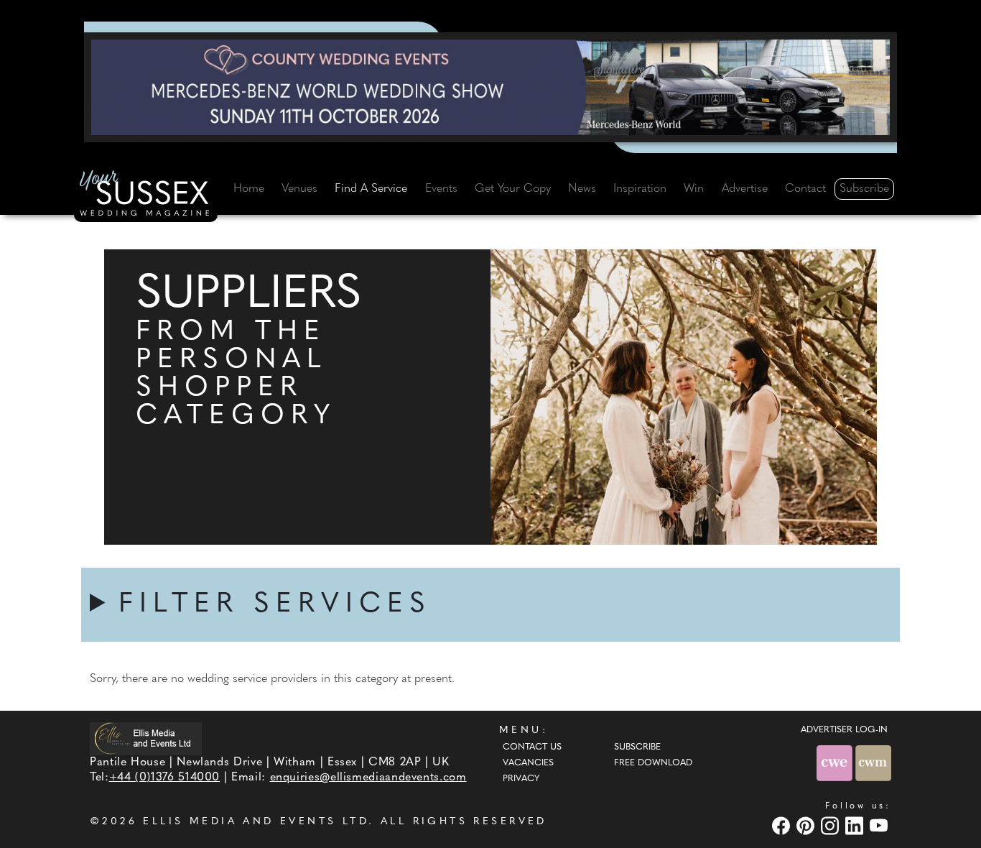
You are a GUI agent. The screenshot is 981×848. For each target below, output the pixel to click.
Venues (299, 189)
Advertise (745, 189)
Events (441, 189)
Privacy (521, 779)
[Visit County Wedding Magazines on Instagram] (831, 825)
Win (694, 189)
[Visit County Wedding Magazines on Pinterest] (807, 825)
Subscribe (864, 189)
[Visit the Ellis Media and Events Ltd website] (146, 738)
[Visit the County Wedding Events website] (836, 762)
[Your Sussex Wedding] (146, 195)
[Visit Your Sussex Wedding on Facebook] (783, 825)
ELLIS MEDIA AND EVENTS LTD (255, 821)
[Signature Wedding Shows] (490, 87)
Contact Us (532, 747)
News (582, 189)
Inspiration (639, 189)
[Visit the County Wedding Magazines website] (873, 762)
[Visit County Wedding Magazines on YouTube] (880, 825)
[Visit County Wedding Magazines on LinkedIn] (856, 825)
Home (248, 189)
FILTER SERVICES (275, 605)
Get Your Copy (513, 189)
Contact (805, 189)
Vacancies (528, 763)
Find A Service (371, 189)
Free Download (653, 763)
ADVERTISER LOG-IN (844, 730)
